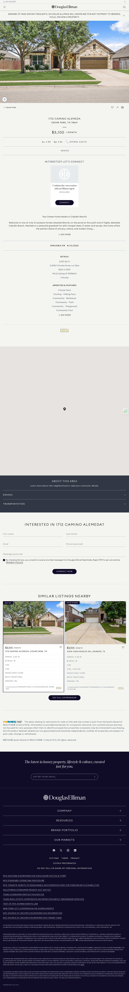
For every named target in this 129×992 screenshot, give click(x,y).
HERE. (82, 964)
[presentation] (64, 62)
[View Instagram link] (68, 851)
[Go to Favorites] (125, 2)
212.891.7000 (36, 934)
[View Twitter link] (60, 851)
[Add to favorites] (60, 647)
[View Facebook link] (53, 851)
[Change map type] (125, 411)
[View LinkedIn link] (75, 851)
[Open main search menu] (124, 7)
